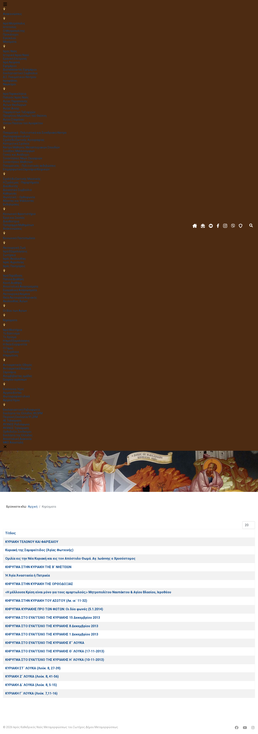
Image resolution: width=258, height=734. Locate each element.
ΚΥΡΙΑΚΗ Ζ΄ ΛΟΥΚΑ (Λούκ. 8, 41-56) (32, 676)
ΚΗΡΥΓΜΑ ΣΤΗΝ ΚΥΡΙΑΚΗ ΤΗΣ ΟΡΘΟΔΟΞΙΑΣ (39, 584)
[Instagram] (253, 728)
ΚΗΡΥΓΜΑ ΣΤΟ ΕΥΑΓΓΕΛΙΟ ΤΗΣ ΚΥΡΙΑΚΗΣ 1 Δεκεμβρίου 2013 (51, 634)
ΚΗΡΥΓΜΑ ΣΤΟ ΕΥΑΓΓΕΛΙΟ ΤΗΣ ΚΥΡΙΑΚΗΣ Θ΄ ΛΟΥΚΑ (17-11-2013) (54, 651)
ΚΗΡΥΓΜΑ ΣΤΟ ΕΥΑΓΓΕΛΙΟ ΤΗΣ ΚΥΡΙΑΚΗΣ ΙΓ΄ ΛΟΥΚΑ (44, 643)
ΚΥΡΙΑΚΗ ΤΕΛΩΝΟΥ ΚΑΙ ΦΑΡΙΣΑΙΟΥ (31, 542)
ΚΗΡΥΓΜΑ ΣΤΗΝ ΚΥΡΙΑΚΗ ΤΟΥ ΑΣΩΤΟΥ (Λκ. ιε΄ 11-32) (46, 601)
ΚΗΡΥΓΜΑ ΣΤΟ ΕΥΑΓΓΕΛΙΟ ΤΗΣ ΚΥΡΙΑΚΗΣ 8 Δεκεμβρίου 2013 (51, 626)
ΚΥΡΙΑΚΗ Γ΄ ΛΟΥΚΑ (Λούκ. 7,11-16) (31, 693)
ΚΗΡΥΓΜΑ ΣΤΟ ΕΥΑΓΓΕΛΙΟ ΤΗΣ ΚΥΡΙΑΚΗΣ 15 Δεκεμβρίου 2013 (52, 617)
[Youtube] (245, 728)
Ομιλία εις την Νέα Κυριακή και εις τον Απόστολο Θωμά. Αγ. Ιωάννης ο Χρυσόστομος (70, 558)
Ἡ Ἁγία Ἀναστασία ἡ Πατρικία (27, 575)
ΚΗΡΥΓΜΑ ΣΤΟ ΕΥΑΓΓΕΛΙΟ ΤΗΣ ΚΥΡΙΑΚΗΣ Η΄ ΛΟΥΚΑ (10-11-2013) (54, 660)
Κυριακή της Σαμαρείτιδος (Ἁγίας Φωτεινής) (39, 550)
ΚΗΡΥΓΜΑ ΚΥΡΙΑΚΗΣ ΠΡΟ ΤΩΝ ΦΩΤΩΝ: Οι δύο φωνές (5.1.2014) (54, 609)
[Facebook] (236, 728)
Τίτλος (10, 533)
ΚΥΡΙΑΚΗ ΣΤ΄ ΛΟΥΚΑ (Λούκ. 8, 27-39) (32, 668)
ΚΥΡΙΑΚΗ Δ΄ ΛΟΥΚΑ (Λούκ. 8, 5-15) (31, 685)
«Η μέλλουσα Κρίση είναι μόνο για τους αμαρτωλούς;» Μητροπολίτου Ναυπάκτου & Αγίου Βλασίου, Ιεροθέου (88, 592)
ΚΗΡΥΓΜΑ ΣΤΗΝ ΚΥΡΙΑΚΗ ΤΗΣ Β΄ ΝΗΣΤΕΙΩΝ (38, 567)
